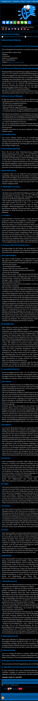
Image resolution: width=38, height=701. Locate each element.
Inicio (10, 27)
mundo (28, 1)
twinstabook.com (6, 1)
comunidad (16, 1)
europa (23, 1)
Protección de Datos (10, 34)
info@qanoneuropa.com (15, 62)
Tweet (5, 689)
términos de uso (14, 684)
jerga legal (16, 27)
